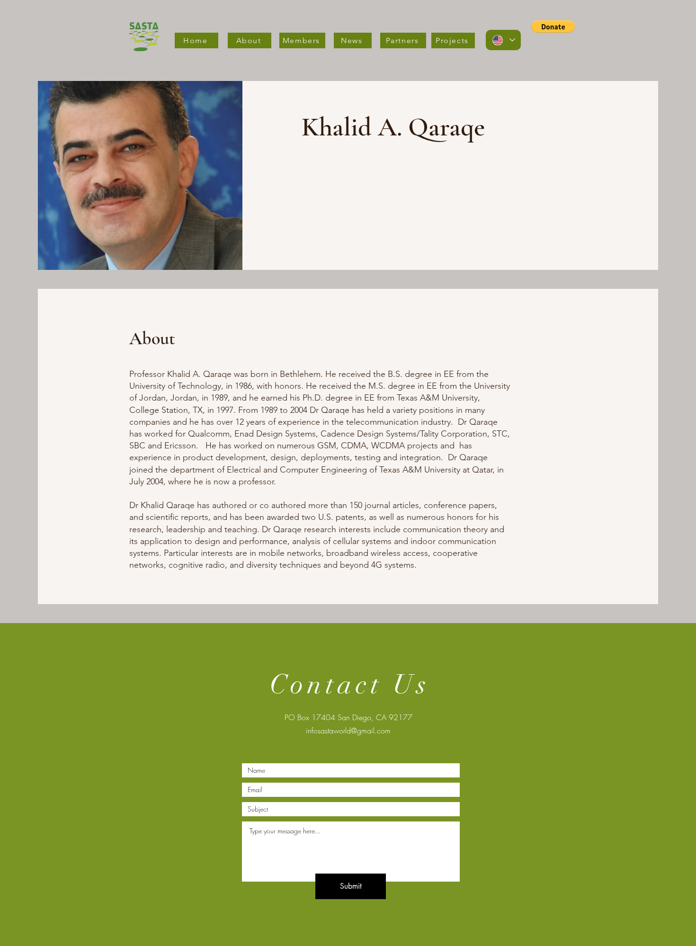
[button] (553, 26)
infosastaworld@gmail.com (348, 730)
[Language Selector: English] (503, 40)
